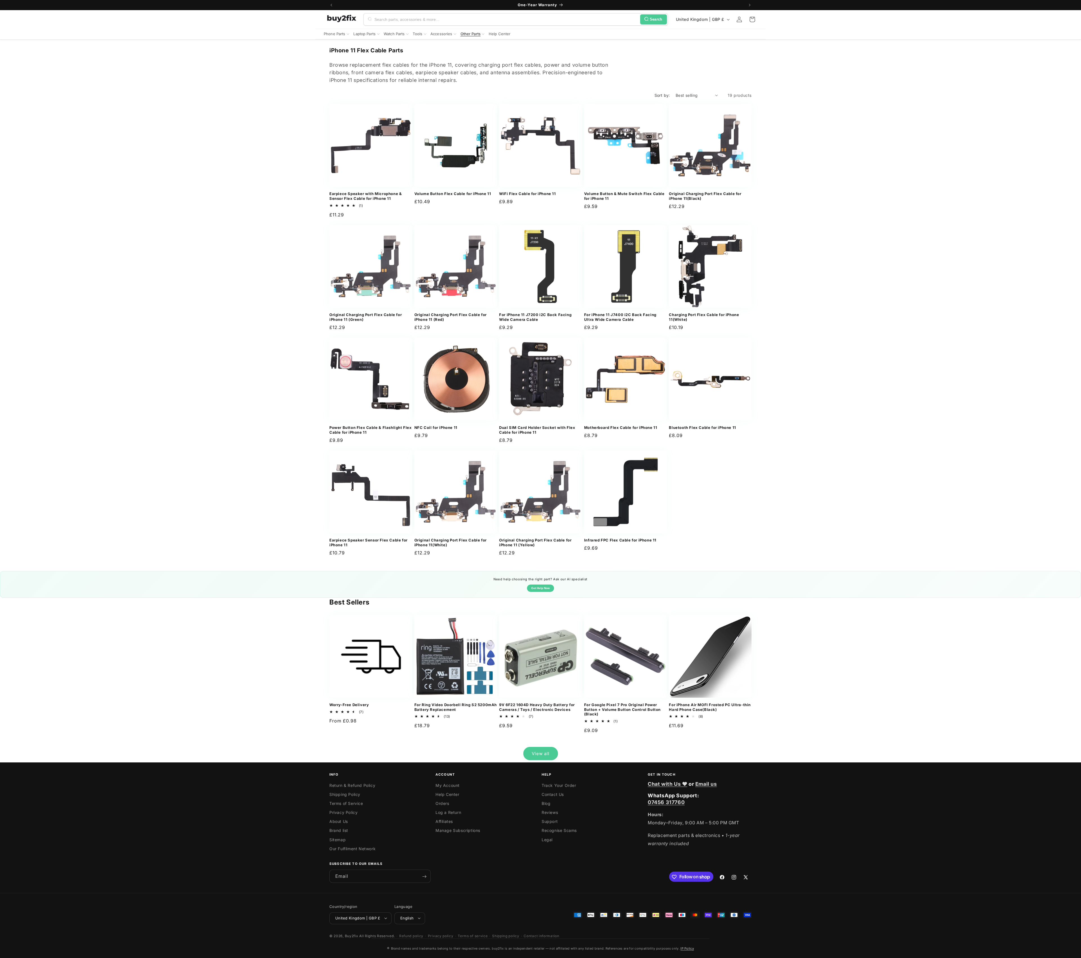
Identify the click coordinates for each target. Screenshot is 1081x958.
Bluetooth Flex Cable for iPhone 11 (702, 427)
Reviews (550, 812)
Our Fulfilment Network (352, 848)
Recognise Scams (559, 830)
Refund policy (411, 936)
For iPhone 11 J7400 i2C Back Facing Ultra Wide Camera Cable (620, 317)
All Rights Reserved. (377, 936)
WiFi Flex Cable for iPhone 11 (527, 193)
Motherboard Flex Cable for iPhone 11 (620, 427)
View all (541, 753)
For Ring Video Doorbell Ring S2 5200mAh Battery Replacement (455, 707)
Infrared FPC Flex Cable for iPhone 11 (620, 540)
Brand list (338, 830)
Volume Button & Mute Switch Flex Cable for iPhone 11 (624, 196)
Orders (442, 803)
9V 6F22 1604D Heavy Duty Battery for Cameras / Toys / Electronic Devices (537, 707)
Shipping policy (505, 936)
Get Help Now (540, 588)
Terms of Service (346, 803)
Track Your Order (559, 785)
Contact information (541, 936)
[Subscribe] (424, 876)
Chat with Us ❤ (667, 784)
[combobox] (506, 19)
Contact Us (553, 794)
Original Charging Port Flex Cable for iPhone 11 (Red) (450, 317)
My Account (447, 785)
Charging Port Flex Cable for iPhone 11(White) (704, 317)
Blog (546, 803)
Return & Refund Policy (352, 785)
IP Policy (687, 948)
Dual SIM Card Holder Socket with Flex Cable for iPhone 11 (537, 430)
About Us (338, 821)
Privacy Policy (343, 812)
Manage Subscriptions (457, 830)
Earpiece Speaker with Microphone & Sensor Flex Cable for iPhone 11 (365, 196)
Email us (706, 784)
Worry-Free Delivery (349, 704)
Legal (547, 839)
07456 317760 (666, 802)
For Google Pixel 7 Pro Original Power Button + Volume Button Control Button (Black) (622, 709)
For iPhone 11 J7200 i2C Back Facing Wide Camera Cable (535, 317)
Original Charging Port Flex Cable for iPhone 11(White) (450, 542)
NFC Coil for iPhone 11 (435, 427)
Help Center (447, 794)
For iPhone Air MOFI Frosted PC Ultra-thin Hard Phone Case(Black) (710, 707)
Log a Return (448, 812)
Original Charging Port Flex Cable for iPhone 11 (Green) (365, 317)
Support (550, 821)
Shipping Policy (344, 794)
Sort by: (662, 95)
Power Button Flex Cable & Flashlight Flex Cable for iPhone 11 (370, 430)
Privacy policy (441, 936)
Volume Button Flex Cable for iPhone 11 (452, 193)
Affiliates (444, 821)
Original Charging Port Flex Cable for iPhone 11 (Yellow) (535, 542)
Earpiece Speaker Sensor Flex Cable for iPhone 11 (368, 542)
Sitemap (337, 839)
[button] (752, 19)
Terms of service (473, 936)
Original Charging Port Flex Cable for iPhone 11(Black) (705, 196)
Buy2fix (351, 936)
